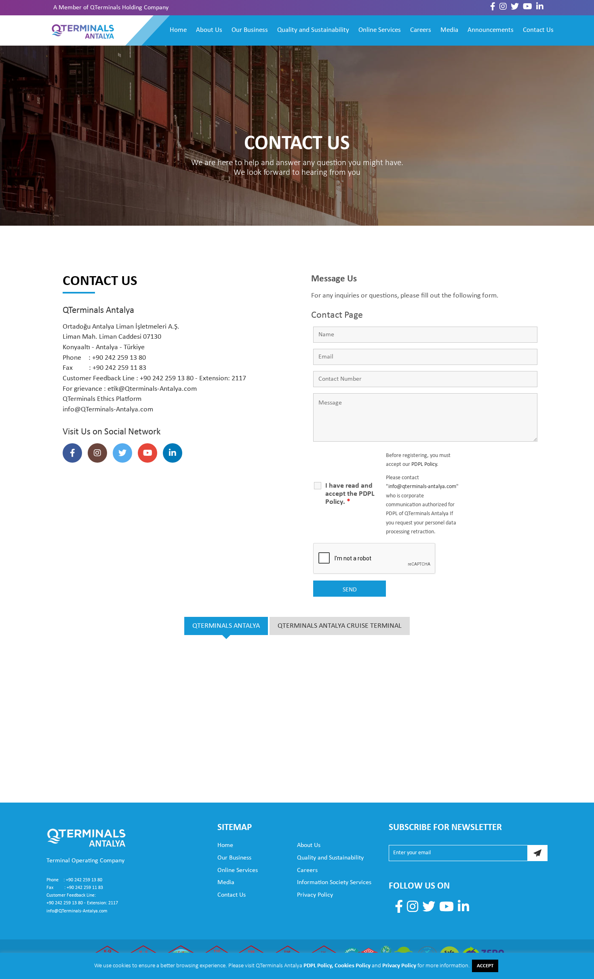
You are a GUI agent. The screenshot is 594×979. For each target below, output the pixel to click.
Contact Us (538, 30)
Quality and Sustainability (313, 30)
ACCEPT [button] (485, 966)
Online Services (379, 30)
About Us (209, 30)
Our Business (250, 30)
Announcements (491, 30)
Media (449, 30)
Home (178, 30)
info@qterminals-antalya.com (422, 487)
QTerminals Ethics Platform (102, 399)
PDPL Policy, (319, 966)
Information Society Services (334, 882)
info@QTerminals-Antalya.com (108, 409)
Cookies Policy (353, 966)
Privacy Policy (315, 895)
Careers (420, 30)
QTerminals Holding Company (129, 7)
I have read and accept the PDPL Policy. (350, 494)
